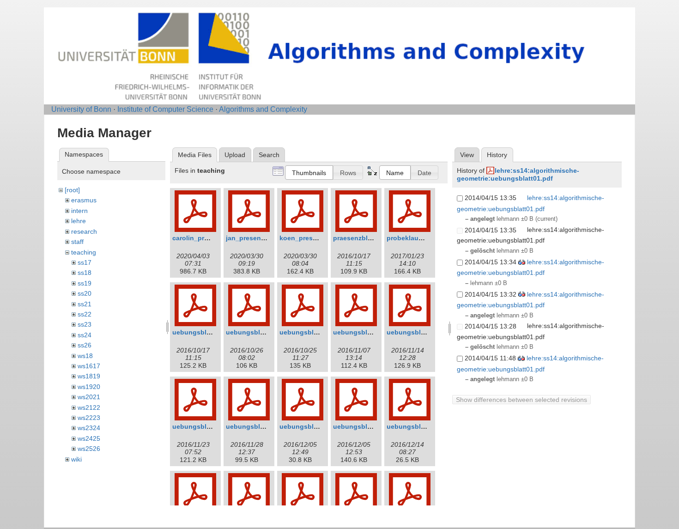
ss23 (84, 324)
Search (269, 154)
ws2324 (89, 428)
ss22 (84, 314)
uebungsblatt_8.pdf (364, 426)
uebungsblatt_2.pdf (257, 332)
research (84, 231)
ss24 (84, 335)
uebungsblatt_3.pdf (310, 332)
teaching (83, 252)
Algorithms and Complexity (263, 109)
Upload (234, 154)
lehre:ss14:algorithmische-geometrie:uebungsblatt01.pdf (518, 174)
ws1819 (89, 376)
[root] (72, 190)
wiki (76, 459)
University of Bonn (81, 109)
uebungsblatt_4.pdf (364, 332)
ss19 (84, 283)
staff (77, 241)
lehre (78, 221)
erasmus (84, 200)
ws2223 (89, 417)
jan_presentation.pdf (259, 238)
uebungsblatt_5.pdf (418, 332)
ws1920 (89, 386)
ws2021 (89, 397)
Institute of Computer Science (165, 109)
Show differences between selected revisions (521, 399)
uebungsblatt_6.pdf (203, 426)
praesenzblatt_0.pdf (364, 238)
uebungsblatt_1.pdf (203, 332)
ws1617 (89, 366)
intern (79, 210)
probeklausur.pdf (414, 238)
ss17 (84, 262)
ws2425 (89, 438)
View (467, 154)
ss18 (84, 272)
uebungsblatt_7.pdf (257, 426)
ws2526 (89, 448)
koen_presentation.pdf (315, 238)
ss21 (84, 304)
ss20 (84, 293)
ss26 (84, 345)
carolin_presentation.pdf (211, 238)
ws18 (85, 355)
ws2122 (89, 407)
